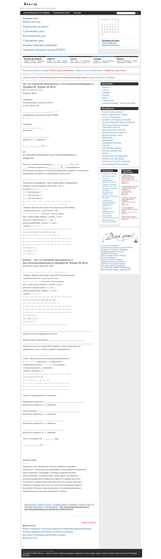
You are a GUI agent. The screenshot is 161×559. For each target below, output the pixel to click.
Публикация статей (61, 13)
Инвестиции (49, 551)
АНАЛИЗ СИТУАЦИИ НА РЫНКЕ (116, 120)
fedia (127, 219)
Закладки (77, 13)
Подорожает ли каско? (35, 26)
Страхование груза (33, 31)
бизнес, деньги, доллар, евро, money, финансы (41, 8)
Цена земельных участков (113, 130)
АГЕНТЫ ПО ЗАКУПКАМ (113, 159)
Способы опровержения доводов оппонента (109, 180)
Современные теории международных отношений (108, 210)
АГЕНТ (105, 154)
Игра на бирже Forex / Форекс (115, 115)
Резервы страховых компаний (40, 45)
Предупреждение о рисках (112, 252)
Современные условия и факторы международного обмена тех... (109, 203)
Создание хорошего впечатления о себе (109, 185)
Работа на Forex (31, 22)
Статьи (73, 59)
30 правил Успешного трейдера (114, 250)
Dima (127, 194)
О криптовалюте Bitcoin (112, 112)
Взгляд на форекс (108, 258)
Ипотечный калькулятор (50, 78)
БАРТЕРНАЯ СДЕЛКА (112, 148)
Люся (127, 183)
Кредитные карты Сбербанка (102, 78)
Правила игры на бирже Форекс (89, 70)
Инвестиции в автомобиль (62, 70)
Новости (51, 59)
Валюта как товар (108, 176)
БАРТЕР (106, 146)
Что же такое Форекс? (111, 117)
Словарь (97, 59)
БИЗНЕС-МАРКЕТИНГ (112, 151)
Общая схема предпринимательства (110, 216)
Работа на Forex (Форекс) (112, 260)
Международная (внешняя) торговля (109, 221)
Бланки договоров (33, 59)
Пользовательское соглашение (36, 13)
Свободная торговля (109, 174)
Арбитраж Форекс (30, 78)
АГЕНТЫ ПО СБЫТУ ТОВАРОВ (116, 162)
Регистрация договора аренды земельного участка (115, 126)
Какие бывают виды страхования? (115, 270)
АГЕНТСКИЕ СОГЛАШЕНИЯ (114, 156)
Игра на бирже (29, 551)
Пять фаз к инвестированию (113, 266)
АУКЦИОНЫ (107, 140)
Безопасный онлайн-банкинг (75, 78)
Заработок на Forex (109, 254)
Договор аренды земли (112, 135)
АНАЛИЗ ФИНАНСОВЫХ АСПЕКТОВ (118, 122)
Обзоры (120, 59)
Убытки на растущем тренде (113, 264)
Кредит (39, 551)
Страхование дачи (33, 40)
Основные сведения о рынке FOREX (44, 50)
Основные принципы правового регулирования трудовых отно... (109, 191)
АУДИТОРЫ (107, 138)
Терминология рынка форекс (113, 262)
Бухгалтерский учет (34, 36)
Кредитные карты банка (115, 70)
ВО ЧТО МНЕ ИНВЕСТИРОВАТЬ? (116, 268)
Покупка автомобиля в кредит (36, 70)
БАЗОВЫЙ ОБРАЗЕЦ (111, 143)
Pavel (40, 90)
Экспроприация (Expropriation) (115, 164)
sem (127, 213)
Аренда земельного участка (114, 132)
